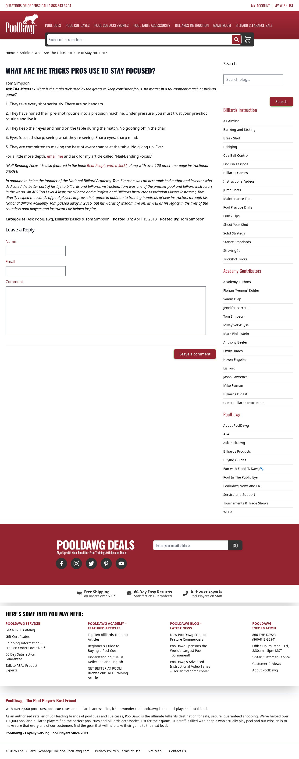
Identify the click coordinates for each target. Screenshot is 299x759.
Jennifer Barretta (236, 307)
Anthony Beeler (235, 342)
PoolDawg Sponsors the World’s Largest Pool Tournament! (188, 650)
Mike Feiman (233, 385)
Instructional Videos (239, 181)
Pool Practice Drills (237, 207)
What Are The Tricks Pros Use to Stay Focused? (71, 52)
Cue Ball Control (236, 155)
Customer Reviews (266, 663)
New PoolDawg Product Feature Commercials (188, 637)
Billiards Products (237, 451)
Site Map (155, 751)
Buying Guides (234, 460)
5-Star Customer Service (271, 657)
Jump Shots (232, 190)
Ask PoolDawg (234, 442)
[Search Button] (236, 39)
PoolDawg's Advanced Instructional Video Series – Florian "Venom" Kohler (190, 666)
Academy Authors (237, 282)
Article (25, 52)
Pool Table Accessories (151, 25)
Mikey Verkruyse (236, 325)
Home (10, 52)
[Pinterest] (106, 563)
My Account (260, 5)
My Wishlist (283, 5)
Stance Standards (237, 242)
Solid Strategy (234, 233)
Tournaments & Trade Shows (245, 503)
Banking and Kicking (239, 129)
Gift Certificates (18, 636)
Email (10, 261)
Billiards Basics (68, 219)
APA (226, 434)
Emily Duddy (233, 351)
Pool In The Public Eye (240, 477)
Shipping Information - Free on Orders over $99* (25, 645)
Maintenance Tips (237, 198)
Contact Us (177, 751)
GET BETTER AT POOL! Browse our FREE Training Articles (108, 673)
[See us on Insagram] (76, 563)
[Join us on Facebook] (61, 563)
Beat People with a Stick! (107, 165)
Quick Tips (231, 216)
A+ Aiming (231, 121)
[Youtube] (121, 563)
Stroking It (231, 250)
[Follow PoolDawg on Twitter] (91, 563)
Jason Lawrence (235, 377)
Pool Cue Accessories (111, 25)
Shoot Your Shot (235, 224)
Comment (14, 281)
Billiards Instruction (192, 25)
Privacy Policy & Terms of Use (117, 751)
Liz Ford (229, 368)
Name (11, 241)
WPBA (227, 512)
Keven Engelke (234, 359)
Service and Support (239, 494)
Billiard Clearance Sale (254, 25)
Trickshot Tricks (235, 259)
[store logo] (22, 24)
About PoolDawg (236, 425)
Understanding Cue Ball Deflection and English (106, 659)
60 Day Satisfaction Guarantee (20, 656)
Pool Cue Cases (78, 25)
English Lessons (235, 164)
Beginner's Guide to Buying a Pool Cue (103, 648)
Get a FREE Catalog (20, 630)
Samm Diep (232, 299)
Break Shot (231, 138)
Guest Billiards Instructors (243, 403)
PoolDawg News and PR (241, 486)
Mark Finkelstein (236, 333)
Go (235, 545)
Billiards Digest (235, 394)
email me (55, 156)
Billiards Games (235, 172)
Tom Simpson (233, 316)
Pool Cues (53, 25)
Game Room (222, 25)
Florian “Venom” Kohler (241, 290)
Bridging (230, 147)
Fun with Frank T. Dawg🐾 (243, 468)
